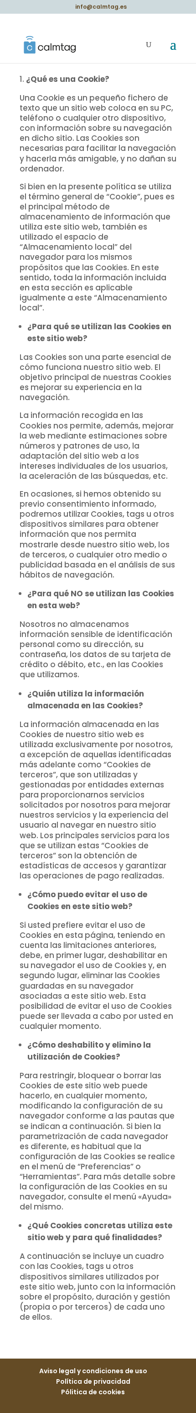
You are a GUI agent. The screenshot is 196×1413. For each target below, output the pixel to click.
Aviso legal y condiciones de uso (93, 1371)
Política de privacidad (93, 1381)
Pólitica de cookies (93, 1392)
